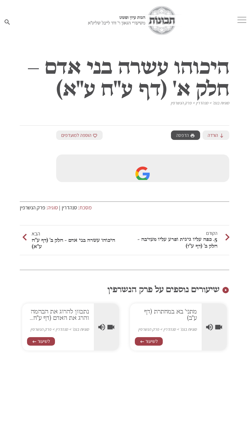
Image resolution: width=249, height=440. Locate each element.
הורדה (216, 135)
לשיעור (149, 341)
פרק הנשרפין (181, 103)
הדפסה (185, 135)
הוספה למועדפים (79, 135)
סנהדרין (202, 103)
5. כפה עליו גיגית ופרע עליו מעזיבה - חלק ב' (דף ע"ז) (177, 242)
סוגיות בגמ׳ (220, 103)
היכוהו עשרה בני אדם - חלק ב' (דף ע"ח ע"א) (73, 243)
